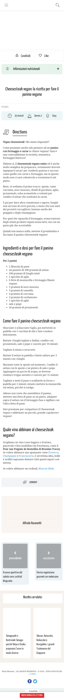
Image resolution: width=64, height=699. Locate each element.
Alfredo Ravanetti (32, 523)
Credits (33, 674)
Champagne (10, 456)
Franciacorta (26, 456)
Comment (33, 482)
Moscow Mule (46, 468)
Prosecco (53, 452)
